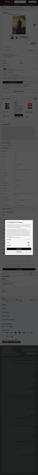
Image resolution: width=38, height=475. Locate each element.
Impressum (14, 237)
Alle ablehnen (19, 251)
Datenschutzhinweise (9, 237)
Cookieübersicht (18, 237)
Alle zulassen (19, 248)
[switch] (28, 242)
